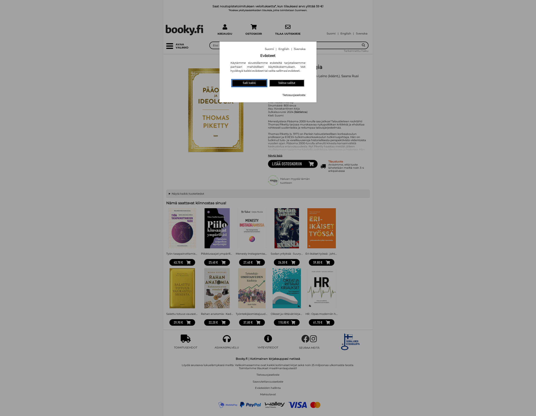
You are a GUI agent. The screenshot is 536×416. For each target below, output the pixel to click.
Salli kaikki (249, 82)
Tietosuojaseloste (293, 95)
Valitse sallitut (286, 82)
